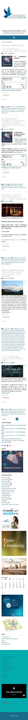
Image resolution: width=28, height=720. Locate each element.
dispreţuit (17, 333)
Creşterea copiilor (6, 479)
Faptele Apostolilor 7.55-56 (15, 187)
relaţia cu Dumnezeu (9, 344)
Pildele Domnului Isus (7, 492)
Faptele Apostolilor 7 (19, 140)
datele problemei (10, 333)
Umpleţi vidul (7, 264)
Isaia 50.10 (8, 110)
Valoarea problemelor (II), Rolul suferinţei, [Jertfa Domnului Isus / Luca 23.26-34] (13, 272)
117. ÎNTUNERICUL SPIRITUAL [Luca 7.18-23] (14, 50)
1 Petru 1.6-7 (14, 409)
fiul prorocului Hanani (19, 335)
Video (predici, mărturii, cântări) (9, 504)
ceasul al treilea (11, 332)
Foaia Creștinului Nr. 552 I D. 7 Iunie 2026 (11, 432)
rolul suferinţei (18, 344)
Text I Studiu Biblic (6, 644)
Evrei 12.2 (16, 186)
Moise (13, 414)
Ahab (13, 330)
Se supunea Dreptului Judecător (11, 345)
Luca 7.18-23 (21, 110)
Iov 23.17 (15, 336)
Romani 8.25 (21, 111)
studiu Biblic (8, 347)
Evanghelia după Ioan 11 (11, 239)
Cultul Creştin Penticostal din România (10, 668)
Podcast (5, 106)
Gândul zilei (4, 486)
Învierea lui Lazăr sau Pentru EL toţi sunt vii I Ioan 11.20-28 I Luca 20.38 (14, 196)
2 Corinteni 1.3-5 (16, 257)
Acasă (3, 640)
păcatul (23, 414)
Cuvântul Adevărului (6, 669)
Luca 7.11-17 (14, 110)
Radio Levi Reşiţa (6, 678)
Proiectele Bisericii (6, 495)
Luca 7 (15, 63)
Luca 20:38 (16, 261)
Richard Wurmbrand (10, 262)
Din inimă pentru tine (6, 671)
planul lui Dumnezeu (15, 342)
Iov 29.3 (3, 110)
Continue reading (21, 74)
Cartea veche (5, 477)
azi (25, 409)
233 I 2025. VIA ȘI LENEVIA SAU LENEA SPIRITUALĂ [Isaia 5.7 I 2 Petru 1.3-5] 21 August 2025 (13, 440)
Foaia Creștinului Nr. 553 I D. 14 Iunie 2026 (12, 428)
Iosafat (10, 336)
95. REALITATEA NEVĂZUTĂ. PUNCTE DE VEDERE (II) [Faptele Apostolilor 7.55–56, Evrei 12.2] (13, 122)
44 (21, 257)
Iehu (3, 336)
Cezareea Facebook (6, 664)
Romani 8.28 (4, 113)
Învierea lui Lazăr (21, 259)
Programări (4, 642)
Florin (13, 53)
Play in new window (10, 90)
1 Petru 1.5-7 (12, 106)
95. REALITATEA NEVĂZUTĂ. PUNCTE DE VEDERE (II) (12, 185)
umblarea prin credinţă (7, 350)
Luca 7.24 (4, 111)
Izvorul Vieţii (4, 674)
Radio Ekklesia (5, 676)
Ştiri (2, 501)
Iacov (3, 414)
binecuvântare (5, 411)
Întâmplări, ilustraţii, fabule (8, 488)
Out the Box (16, 715)
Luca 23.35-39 (5, 339)
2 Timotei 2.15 (20, 409)
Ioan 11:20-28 (5, 261)
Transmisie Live (5, 637)
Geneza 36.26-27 (21, 411)
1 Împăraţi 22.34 (16, 328)
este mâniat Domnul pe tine (8, 335)
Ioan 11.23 (11, 261)
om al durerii (17, 341)
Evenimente (4, 481)
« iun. (3, 592)
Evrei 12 (20, 142)
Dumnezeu (22, 333)
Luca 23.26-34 (21, 338)
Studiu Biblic (6, 409)
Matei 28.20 (14, 111)
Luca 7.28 (9, 111)
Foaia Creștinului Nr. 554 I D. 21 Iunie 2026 (12, 425)
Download (18, 90)
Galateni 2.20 (14, 259)
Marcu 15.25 (12, 339)
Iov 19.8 (24, 108)
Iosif (10, 414)
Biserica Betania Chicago (7, 663)
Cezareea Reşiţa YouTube (7, 666)
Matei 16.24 (17, 339)
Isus (16, 338)
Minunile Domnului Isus (7, 490)
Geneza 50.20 (20, 412)
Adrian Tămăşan (5, 661)
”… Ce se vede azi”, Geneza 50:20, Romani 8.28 (12, 358)
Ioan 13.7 (6, 336)
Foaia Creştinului (5, 485)
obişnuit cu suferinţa (9, 341)
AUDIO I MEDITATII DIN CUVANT (10, 638)
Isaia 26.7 (20, 336)
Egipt (15, 411)
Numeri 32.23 (18, 414)
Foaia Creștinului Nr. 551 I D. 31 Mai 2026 (11, 435)
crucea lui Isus (19, 332)
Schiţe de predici (6, 257)
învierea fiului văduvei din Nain (14, 108)
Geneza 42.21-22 (6, 412)
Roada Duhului (5, 497)
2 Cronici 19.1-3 (7, 330)
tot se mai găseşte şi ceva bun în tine (17, 349)
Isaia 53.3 (12, 338)
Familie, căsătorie (6, 483)
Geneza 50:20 (13, 412)
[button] (14, 37)
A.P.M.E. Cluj (4, 659)
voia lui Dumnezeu (16, 350)
